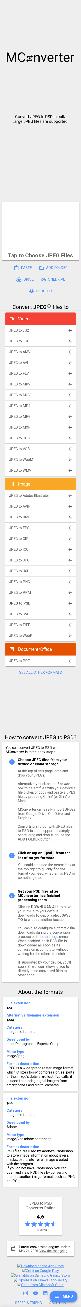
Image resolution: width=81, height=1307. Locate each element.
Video (24, 318)
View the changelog (53, 1251)
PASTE (26, 268)
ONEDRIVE (56, 279)
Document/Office (35, 649)
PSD (49, 853)
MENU (67, 1296)
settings (51, 937)
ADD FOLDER (56, 268)
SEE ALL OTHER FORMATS (40, 672)
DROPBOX (43, 291)
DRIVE (28, 279)
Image (24, 484)
